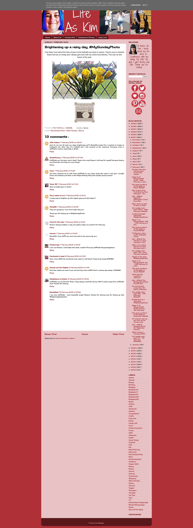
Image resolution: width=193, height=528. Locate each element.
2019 (133, 351)
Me (130, 447)
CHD (130, 406)
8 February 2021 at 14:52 (78, 279)
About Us (57, 37)
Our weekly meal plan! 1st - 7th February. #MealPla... (138, 339)
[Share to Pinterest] (87, 128)
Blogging (132, 387)
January (135, 344)
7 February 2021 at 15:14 (75, 195)
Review (131, 469)
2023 (134, 132)
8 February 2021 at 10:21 (75, 256)
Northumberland (135, 459)
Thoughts (132, 493)
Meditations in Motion (58, 279)
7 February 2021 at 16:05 (67, 207)
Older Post (118, 334)
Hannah (53, 233)
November (136, 142)
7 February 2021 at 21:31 (70, 245)
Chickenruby (54, 245)
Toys (130, 497)
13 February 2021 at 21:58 (70, 292)
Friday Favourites (135, 428)
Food (131, 425)
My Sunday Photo (58, 130)
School (131, 471)
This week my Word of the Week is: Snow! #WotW (139, 270)
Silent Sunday (72, 130)
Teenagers (133, 490)
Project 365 (134, 464)
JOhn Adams (55, 142)
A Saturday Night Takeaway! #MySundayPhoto (140, 215)
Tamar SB (53, 184)
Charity (131, 404)
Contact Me (70, 37)
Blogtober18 (133, 394)
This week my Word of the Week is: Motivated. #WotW (140, 314)
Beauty (131, 382)
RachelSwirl (54, 292)
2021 (133, 137)
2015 (133, 362)
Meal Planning (134, 449)
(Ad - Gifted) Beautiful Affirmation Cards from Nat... (140, 198)
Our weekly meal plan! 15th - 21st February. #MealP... (140, 252)
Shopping (132, 478)
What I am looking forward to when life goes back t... (139, 246)
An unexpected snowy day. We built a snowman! (139, 287)
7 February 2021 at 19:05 (66, 233)
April (134, 161)
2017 (133, 356)
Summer (132, 485)
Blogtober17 (133, 392)
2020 (134, 348)
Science (132, 473)
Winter (131, 507)
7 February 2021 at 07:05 (72, 157)
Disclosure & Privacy (86, 37)
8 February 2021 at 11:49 (79, 267)
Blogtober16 (133, 389)
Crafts (131, 416)
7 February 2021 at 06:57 (71, 142)
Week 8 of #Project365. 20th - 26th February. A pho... (139, 179)
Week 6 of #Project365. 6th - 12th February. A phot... (140, 263)
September (137, 148)
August (135, 150)
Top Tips (132, 495)
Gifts (131, 433)
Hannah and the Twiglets (59, 267)
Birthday (132, 385)
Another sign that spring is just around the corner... (139, 172)
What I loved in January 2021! (138, 333)
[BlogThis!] (80, 128)
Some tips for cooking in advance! (137, 276)
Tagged (131, 488)
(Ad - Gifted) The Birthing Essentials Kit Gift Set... (140, 281)
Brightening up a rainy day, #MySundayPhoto (140, 301)
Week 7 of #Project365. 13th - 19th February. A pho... (140, 222)
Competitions (134, 413)
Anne (52, 171)
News (131, 457)
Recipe (131, 466)
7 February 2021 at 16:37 (75, 222)
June (134, 156)
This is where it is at (57, 195)
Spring (81, 130)
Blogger (101, 523)
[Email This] (78, 128)
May (134, 159)
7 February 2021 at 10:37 (64, 171)
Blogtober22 (134, 399)
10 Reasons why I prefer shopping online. (139, 234)
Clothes (132, 411)
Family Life (133, 423)
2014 (133, 364)
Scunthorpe (133, 476)
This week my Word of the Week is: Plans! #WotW (139, 186)
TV (130, 500)
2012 (133, 370)
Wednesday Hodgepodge (138, 502)
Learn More (135, 5)
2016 (133, 359)
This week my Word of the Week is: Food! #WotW (139, 229)
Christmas (133, 409)
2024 (134, 129)
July (134, 153)
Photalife (53, 207)
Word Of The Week (136, 509)
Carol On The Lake (57, 222)
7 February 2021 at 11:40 (68, 184)
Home (47, 37)
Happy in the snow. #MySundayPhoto (140, 257)
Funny (131, 430)
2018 (133, 353)
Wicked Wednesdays (137, 505)
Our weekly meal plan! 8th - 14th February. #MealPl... (139, 294)
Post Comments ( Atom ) (65, 338)
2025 (134, 126)
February (136, 167)
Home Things (134, 440)
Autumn (132, 380)
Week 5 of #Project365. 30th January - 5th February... (139, 308)
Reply (52, 151)
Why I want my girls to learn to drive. (139, 204)
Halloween (133, 435)
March (135, 164)
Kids (130, 445)
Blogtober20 (134, 397)
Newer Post (51, 334)
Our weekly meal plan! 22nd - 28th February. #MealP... (140, 209)
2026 (134, 123)
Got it (145, 5)
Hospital (132, 442)
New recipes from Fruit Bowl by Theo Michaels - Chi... (140, 192)
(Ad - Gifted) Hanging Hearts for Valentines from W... (139, 327)
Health (131, 437)
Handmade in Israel (57, 256)
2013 (133, 367)
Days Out (132, 418)
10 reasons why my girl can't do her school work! (139, 320)
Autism (131, 377)
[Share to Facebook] (85, 128)
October (135, 145)
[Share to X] (83, 128)
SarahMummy (55, 157)
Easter (131, 421)
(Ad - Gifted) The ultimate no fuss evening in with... (139, 240)
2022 (134, 134)
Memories (133, 452)
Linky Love (102, 37)
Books (131, 401)
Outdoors (132, 461)
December (136, 140)
